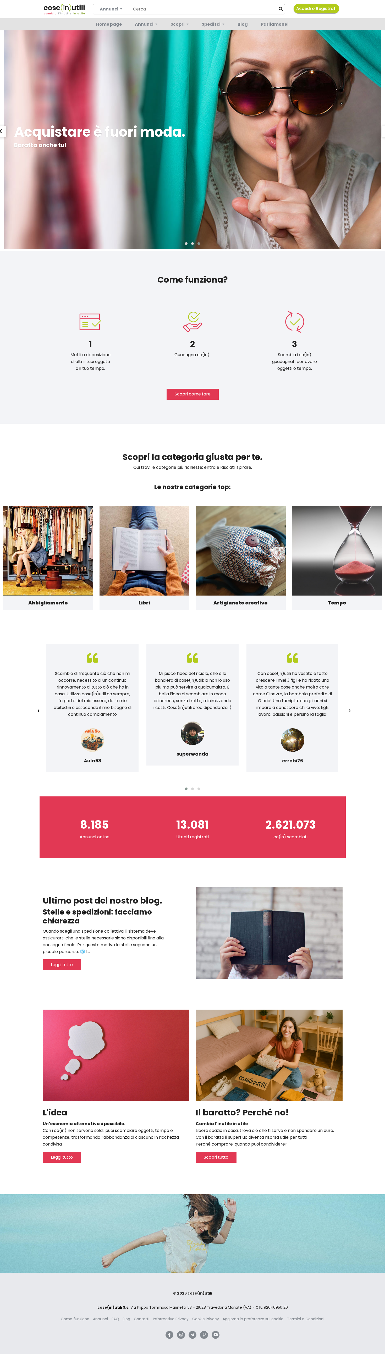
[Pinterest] (204, 1335)
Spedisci (211, 24)
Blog (243, 24)
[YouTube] (215, 1335)
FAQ (115, 1319)
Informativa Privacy (171, 1319)
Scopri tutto (216, 1157)
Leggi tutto (62, 965)
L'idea (55, 1112)
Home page (109, 24)
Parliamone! (275, 24)
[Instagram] (181, 1335)
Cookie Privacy (205, 1319)
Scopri (177, 24)
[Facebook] (169, 1335)
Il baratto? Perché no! (242, 1112)
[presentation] (38, 710)
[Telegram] (192, 1335)
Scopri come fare (193, 394)
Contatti (141, 1319)
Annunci (144, 24)
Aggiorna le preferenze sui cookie (253, 1319)
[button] (186, 243)
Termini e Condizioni (305, 1319)
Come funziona (75, 1319)
